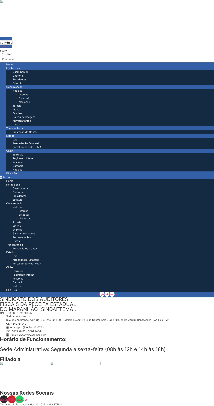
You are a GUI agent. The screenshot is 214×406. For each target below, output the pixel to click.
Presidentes (19, 79)
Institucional (13, 68)
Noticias (17, 169)
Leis (15, 139)
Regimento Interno (23, 158)
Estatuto (18, 83)
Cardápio (18, 165)
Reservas (18, 162)
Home (9, 64)
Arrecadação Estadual (26, 143)
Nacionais (24, 101)
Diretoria (18, 75)
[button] (107, 177)
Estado (10, 135)
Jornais (17, 105)
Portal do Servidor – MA (27, 147)
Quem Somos (20, 71)
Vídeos (17, 109)
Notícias (17, 90)
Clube (9, 150)
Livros (16, 124)
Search (4, 50)
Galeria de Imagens (24, 117)
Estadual (24, 98)
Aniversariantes (22, 120)
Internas (23, 94)
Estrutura (18, 154)
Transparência (14, 128)
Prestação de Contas (25, 132)
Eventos (17, 113)
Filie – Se (11, 173)
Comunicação (14, 86)
